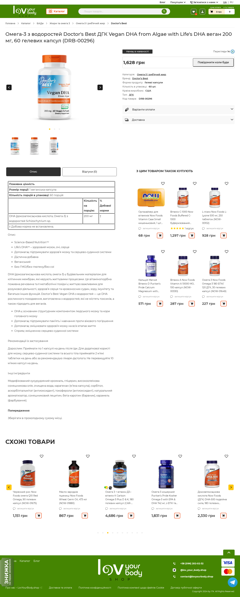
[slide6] (127, 532)
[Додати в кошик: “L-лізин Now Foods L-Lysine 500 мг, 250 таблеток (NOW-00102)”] (224, 235)
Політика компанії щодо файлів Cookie (141, 587)
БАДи (40, 23)
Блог (162, 2)
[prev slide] (9, 87)
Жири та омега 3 (60, 23)
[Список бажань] (193, 11)
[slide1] (54, 129)
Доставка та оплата (60, 587)
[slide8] (137, 532)
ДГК (131, 94)
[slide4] (117, 532)
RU (231, 2)
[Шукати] (164, 11)
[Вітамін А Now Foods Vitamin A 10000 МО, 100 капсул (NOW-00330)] (183, 266)
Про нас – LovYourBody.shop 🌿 (23, 587)
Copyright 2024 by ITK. (203, 591)
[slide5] (122, 532)
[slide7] (132, 532)
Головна (10, 23)
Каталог (26, 23)
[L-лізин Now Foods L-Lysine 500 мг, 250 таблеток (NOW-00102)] (214, 197)
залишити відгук (151, 228)
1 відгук (189, 228)
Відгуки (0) (89, 171)
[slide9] (142, 532)
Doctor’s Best (140, 78)
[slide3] (112, 532)
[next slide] (100, 87)
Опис (33, 171)
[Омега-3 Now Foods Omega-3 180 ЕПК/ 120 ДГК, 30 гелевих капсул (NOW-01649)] (214, 266)
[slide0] (49, 129)
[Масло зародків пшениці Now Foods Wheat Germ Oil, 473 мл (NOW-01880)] (74, 474)
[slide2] (59, 129)
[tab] (33, 171)
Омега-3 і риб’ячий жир (90, 23)
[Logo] (24, 11)
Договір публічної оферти (186, 587)
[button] (163, 183)
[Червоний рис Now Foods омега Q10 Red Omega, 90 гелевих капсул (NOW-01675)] (27, 474)
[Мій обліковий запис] (202, 11)
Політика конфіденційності (95, 587)
